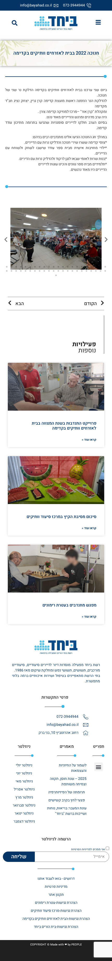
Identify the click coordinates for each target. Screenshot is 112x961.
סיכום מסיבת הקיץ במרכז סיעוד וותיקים (61, 517)
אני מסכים (88, 849)
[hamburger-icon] (98, 23)
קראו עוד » (89, 439)
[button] (14, 23)
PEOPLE (76, 944)
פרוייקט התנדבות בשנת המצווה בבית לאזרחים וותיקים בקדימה (64, 425)
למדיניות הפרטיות (81, 849)
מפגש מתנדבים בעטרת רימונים (69, 605)
